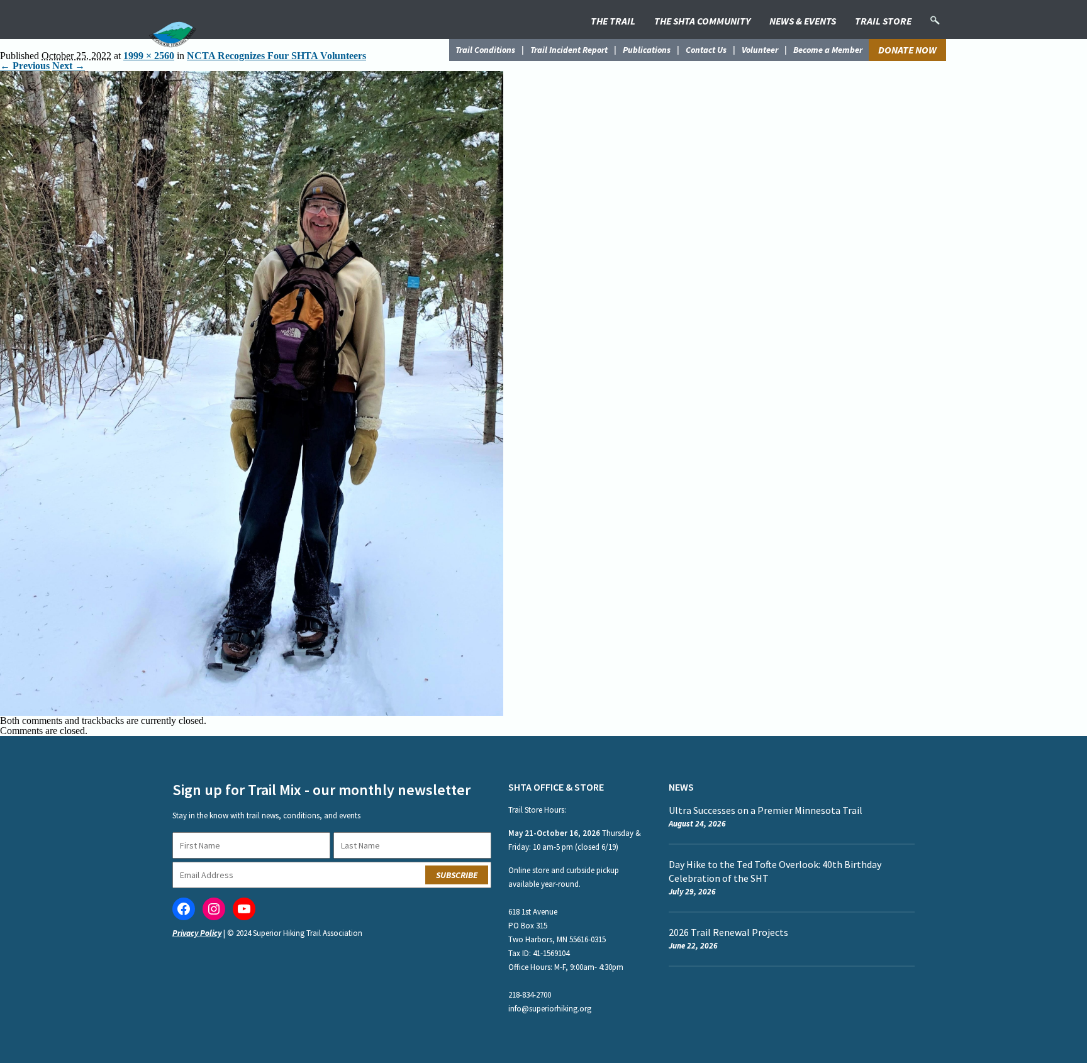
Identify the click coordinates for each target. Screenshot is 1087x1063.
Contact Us (706, 49)
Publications (647, 49)
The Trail (613, 20)
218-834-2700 (529, 994)
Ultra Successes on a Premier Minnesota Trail (765, 810)
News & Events (802, 20)
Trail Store (883, 20)
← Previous (25, 65)
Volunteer (760, 49)
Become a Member (827, 49)
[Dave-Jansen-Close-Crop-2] (251, 75)
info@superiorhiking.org (549, 1008)
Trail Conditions (485, 49)
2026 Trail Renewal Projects (728, 932)
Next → (68, 65)
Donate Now (907, 49)
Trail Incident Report (569, 49)
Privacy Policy (196, 933)
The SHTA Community (702, 20)
